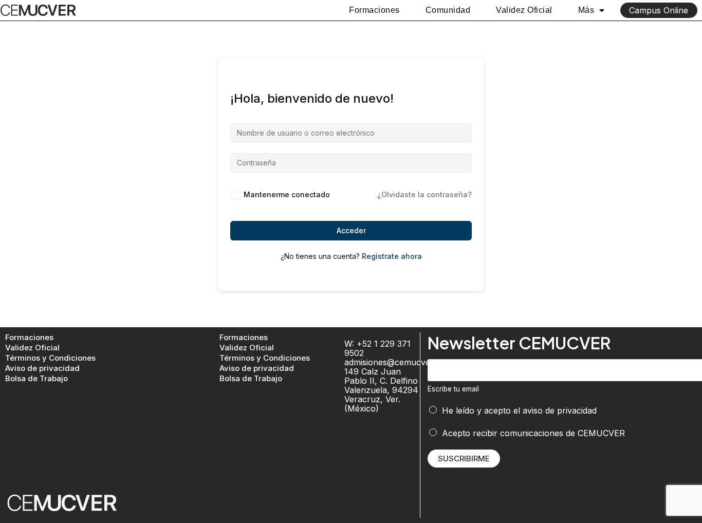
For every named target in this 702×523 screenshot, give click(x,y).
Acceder (351, 230)
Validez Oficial (524, 10)
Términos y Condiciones (50, 358)
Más (586, 10)
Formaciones (374, 10)
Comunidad (448, 10)
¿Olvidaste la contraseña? (424, 194)
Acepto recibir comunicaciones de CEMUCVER (533, 433)
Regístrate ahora (392, 256)
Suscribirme (464, 458)
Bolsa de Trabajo (36, 378)
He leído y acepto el (519, 410)
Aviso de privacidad (42, 368)
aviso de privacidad (560, 410)
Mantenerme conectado (287, 194)
